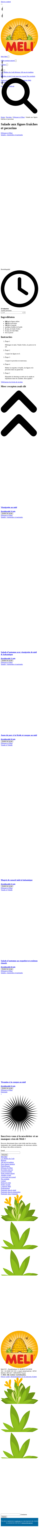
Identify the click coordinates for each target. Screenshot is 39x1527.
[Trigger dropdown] (8, 57)
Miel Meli (4, 56)
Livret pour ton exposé (19, 76)
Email (3, 1150)
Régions (18, 72)
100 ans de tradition (27, 72)
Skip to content (6, 2)
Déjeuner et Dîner (19, 117)
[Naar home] (19, 54)
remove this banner (27, 1523)
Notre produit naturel (8, 60)
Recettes (9, 117)
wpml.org (17, 1521)
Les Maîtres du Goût (8, 72)
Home (3, 117)
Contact (3, 64)
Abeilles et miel (6, 76)
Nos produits (31, 76)
